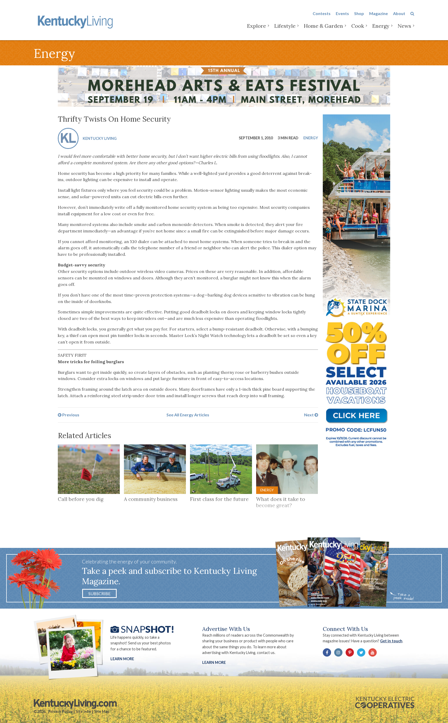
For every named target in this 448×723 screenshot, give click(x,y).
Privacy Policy (60, 711)
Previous (70, 414)
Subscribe (99, 593)
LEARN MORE (214, 662)
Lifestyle (285, 26)
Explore (256, 26)
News (404, 26)
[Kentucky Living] (76, 21)
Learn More (122, 659)
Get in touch (391, 641)
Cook (357, 26)
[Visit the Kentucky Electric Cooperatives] (384, 702)
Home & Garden (323, 26)
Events (342, 13)
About (399, 13)
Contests (322, 13)
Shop (359, 13)
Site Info (83, 711)
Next (309, 414)
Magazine (378, 13)
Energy (380, 26)
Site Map (101, 711)
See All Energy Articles (187, 414)
